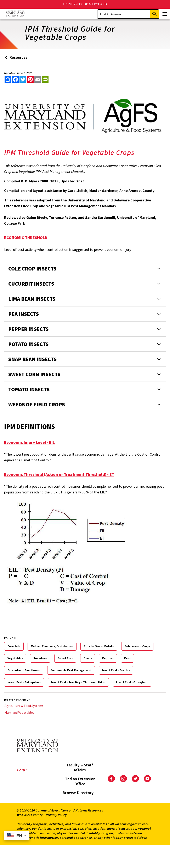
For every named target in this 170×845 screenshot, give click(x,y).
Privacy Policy (56, 815)
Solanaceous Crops (137, 646)
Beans (88, 658)
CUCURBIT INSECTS (31, 283)
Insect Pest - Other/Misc (132, 682)
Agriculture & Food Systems (24, 706)
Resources (15, 59)
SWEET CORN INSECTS (34, 374)
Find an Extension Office (79, 781)
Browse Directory (78, 792)
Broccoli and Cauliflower (23, 670)
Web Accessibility (30, 815)
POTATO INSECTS (28, 344)
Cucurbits (13, 646)
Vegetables (15, 658)
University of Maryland (85, 4)
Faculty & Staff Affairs (80, 767)
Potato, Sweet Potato (99, 646)
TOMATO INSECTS (29, 389)
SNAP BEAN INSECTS (32, 359)
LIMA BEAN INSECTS (31, 298)
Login (22, 769)
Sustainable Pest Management (71, 670)
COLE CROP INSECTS (32, 268)
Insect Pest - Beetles (116, 670)
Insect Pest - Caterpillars (24, 682)
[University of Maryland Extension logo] (15, 14)
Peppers (108, 658)
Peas (127, 658)
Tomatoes (40, 658)
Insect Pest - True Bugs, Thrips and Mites (78, 682)
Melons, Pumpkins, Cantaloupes (52, 646)
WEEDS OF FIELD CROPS (36, 404)
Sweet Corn (65, 658)
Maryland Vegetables (19, 712)
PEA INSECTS (23, 313)
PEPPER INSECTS (28, 329)
